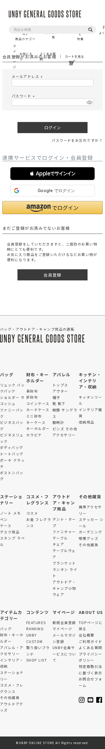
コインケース (38, 403)
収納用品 (86, 422)
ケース (5, 525)
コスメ (32, 512)
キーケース (36, 422)
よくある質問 (48, 56)
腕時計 (58, 422)
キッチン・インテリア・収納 (90, 381)
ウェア (58, 594)
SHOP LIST (36, 659)
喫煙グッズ (88, 538)
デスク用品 (10, 531)
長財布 (32, 390)
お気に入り (26, 56)
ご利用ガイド (90, 641)
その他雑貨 (90, 496)
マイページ (14, 56)
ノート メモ (10, 512)
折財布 (32, 397)
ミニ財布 (34, 415)
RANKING (35, 628)
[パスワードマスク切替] (89, 102)
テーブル (60, 537)
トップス (60, 384)
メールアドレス (28, 76)
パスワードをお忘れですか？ (77, 140)
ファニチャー (64, 531)
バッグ (6, 374)
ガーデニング (90, 531)
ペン (4, 519)
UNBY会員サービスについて (64, 653)
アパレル (61, 374)
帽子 (56, 397)
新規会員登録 (64, 622)
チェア (58, 544)
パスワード (24, 95)
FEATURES (36, 622)
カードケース (38, 409)
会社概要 (86, 634)
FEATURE (80, 32)
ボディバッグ (11, 447)
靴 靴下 (59, 403)
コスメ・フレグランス (37, 500)
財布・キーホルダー (37, 378)
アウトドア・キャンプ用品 (63, 503)
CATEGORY (25, 32)
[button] (52, 173)
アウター (60, 390)
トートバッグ (12, 453)
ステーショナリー (11, 500)
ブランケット (64, 562)
